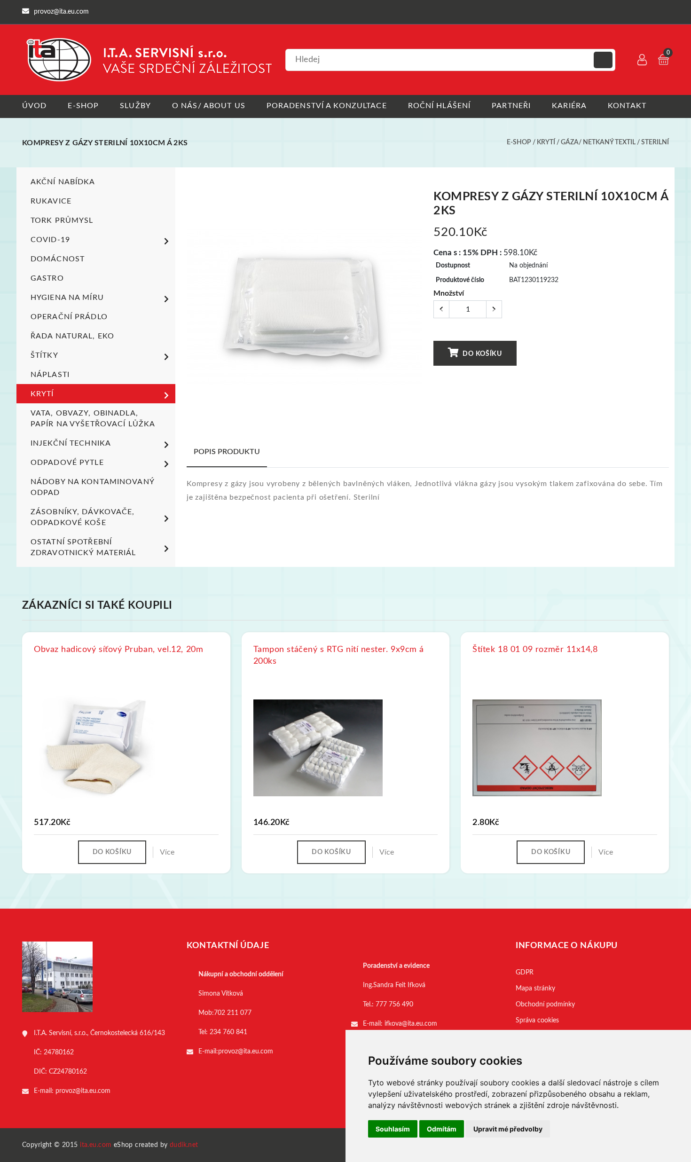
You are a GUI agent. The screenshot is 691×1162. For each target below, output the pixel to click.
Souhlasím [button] (393, 1129)
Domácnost (58, 259)
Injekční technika (71, 443)
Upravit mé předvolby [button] (507, 1129)
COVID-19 (50, 239)
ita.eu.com (95, 1145)
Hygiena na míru (67, 297)
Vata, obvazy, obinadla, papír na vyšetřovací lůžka (93, 418)
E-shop (83, 106)
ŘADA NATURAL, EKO (72, 336)
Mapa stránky (535, 988)
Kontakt (627, 106)
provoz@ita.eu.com (82, 1091)
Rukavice (51, 201)
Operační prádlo (69, 317)
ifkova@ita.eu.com (411, 1024)
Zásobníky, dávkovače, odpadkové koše (83, 517)
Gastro (47, 278)
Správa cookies (537, 1020)
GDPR (525, 972)
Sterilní (655, 142)
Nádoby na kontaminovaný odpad (92, 487)
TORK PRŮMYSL (62, 220)
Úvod (34, 106)
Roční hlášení (439, 106)
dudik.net (184, 1145)
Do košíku (481, 354)
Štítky (44, 355)
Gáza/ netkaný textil (598, 142)
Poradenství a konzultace (327, 106)
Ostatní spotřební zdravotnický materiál (83, 547)
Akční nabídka (63, 182)
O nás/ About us (208, 106)
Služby (135, 106)
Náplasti (50, 374)
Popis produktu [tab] (227, 451)
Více (167, 852)
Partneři (511, 106)
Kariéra (569, 106)
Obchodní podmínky (545, 1004)
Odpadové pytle (67, 462)
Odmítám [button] (441, 1129)
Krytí (546, 142)
